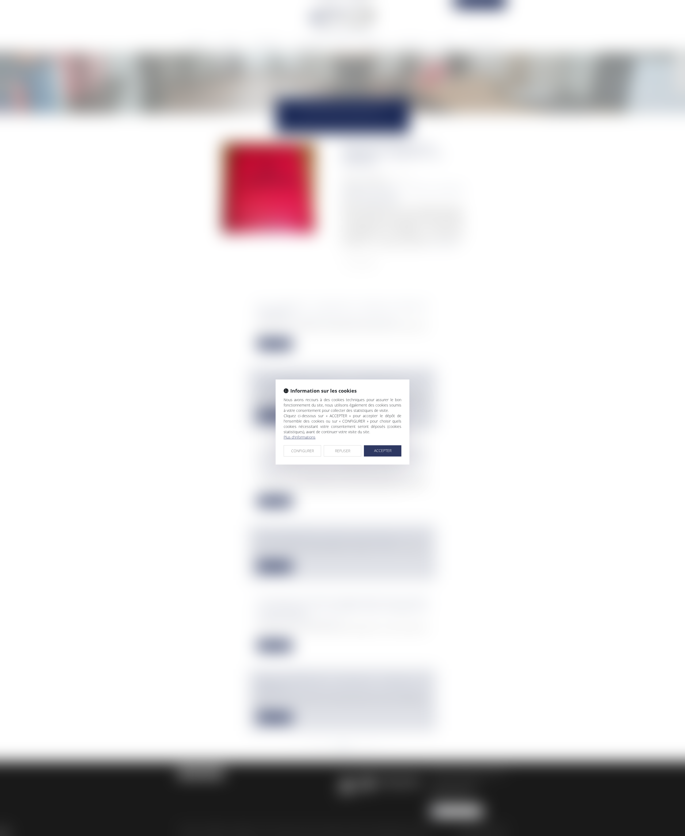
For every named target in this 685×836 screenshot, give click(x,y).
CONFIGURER (302, 450)
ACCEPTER (382, 450)
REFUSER (342, 450)
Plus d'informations (299, 437)
